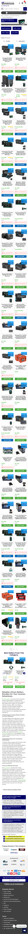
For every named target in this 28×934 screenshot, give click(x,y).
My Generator (6, 699)
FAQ (5, 903)
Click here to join (14, 880)
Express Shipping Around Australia (15, 12)
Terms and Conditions (9, 918)
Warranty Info (7, 897)
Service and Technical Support (11, 899)
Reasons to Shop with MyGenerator (12, 901)
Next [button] (24, 673)
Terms (4, 916)
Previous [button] (4, 673)
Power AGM (5, 733)
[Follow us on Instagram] (16, 873)
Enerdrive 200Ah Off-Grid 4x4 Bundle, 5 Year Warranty (20, 672)
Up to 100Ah (15, 32)
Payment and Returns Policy (10, 920)
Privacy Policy (7, 922)
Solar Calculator (7, 911)
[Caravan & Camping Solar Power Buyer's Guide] (14, 840)
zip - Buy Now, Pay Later (9, 928)
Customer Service (8, 889)
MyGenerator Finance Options (11, 926)
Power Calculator (8, 909)
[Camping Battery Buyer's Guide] (14, 836)
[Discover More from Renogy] (14, 850)
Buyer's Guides (7, 891)
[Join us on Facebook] (8, 873)
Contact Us (6, 905)
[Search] (25, 9)
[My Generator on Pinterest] (11, 873)
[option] (14, 12)
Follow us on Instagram (14, 884)
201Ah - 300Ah (17, 28)
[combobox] (13, 9)
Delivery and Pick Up (9, 895)
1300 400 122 (6, 5)
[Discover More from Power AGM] (22, 850)
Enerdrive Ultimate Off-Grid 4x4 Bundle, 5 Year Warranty (8, 672)
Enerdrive (20, 732)
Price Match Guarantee (9, 924)
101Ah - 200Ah (5, 32)
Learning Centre (7, 893)
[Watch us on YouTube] (14, 873)
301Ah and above (6, 28)
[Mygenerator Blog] (19, 873)
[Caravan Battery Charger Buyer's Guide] (14, 838)
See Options (8, 686)
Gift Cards (6, 907)
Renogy (12, 733)
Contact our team (21, 779)
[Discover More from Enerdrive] (6, 850)
